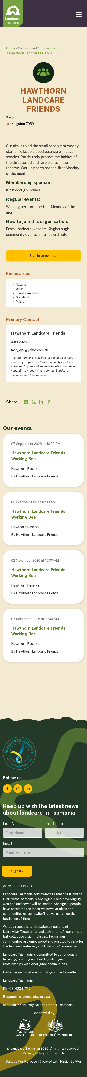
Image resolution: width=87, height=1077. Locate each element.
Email (7, 843)
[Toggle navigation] (79, 14)
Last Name (54, 823)
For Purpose (27, 1061)
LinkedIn (69, 972)
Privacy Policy (34, 1053)
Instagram (50, 972)
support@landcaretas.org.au (28, 997)
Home (10, 48)
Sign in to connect (43, 256)
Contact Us (55, 1053)
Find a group (49, 48)
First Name (12, 823)
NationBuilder (70, 1061)
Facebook (30, 972)
